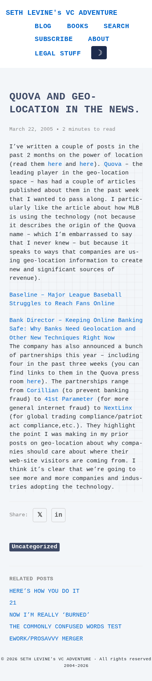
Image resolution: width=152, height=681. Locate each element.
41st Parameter (69, 399)
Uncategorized (34, 547)
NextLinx (118, 408)
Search (116, 26)
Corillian (42, 391)
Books (77, 26)
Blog (43, 26)
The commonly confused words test (65, 627)
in (58, 515)
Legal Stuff (58, 53)
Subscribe (53, 39)
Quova (113, 164)
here (55, 164)
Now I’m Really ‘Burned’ (49, 615)
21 (12, 603)
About (98, 39)
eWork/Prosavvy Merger (46, 639)
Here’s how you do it (44, 591)
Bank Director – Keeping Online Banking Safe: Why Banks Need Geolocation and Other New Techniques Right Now (76, 329)
